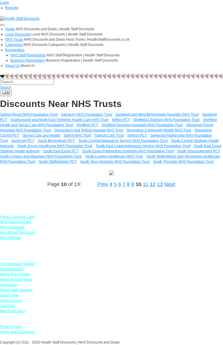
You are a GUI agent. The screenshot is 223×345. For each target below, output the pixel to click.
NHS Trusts (14, 39)
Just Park (7, 306)
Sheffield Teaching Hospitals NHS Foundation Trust (142, 125)
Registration (14, 50)
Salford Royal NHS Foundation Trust (28, 114)
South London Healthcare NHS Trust (114, 156)
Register (12, 8)
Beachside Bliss (12, 311)
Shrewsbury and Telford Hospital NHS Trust (88, 130)
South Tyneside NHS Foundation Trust (183, 162)
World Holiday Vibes (16, 280)
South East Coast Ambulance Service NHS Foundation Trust (143, 146)
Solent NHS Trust (77, 135)
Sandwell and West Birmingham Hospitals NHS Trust (157, 114)
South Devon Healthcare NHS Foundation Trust (54, 146)
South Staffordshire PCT (58, 162)
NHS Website (10, 238)
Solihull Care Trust (109, 135)
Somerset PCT (22, 141)
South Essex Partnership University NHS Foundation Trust (128, 151)
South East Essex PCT (61, 151)
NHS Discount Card (15, 222)
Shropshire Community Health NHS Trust (158, 130)
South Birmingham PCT (56, 141)
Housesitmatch (12, 269)
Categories (14, 45)
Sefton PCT (121, 120)
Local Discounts (17, 34)
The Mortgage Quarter (17, 264)
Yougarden (8, 285)
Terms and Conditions (17, 332)
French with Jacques (16, 290)
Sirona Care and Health (41, 135)
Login (4, 3)
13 (160, 184)
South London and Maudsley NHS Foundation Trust (41, 156)
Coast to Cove (11, 300)
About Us (12, 66)
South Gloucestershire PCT (198, 151)
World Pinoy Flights (15, 274)
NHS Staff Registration (28, 55)
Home (10, 29)
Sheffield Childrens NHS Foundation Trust (166, 120)
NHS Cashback (12, 227)
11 (145, 184)
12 (153, 184)
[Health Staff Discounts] (19, 18)
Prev (102, 184)
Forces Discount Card (17, 217)
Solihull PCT (137, 135)
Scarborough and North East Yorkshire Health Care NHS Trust (59, 120)
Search (5, 87)
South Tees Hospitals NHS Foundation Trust (115, 162)
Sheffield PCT (87, 125)
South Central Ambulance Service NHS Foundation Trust (123, 141)
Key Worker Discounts (17, 232)
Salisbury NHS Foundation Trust (86, 114)
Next (169, 184)
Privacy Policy (11, 327)
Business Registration (27, 60)
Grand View (9, 295)
